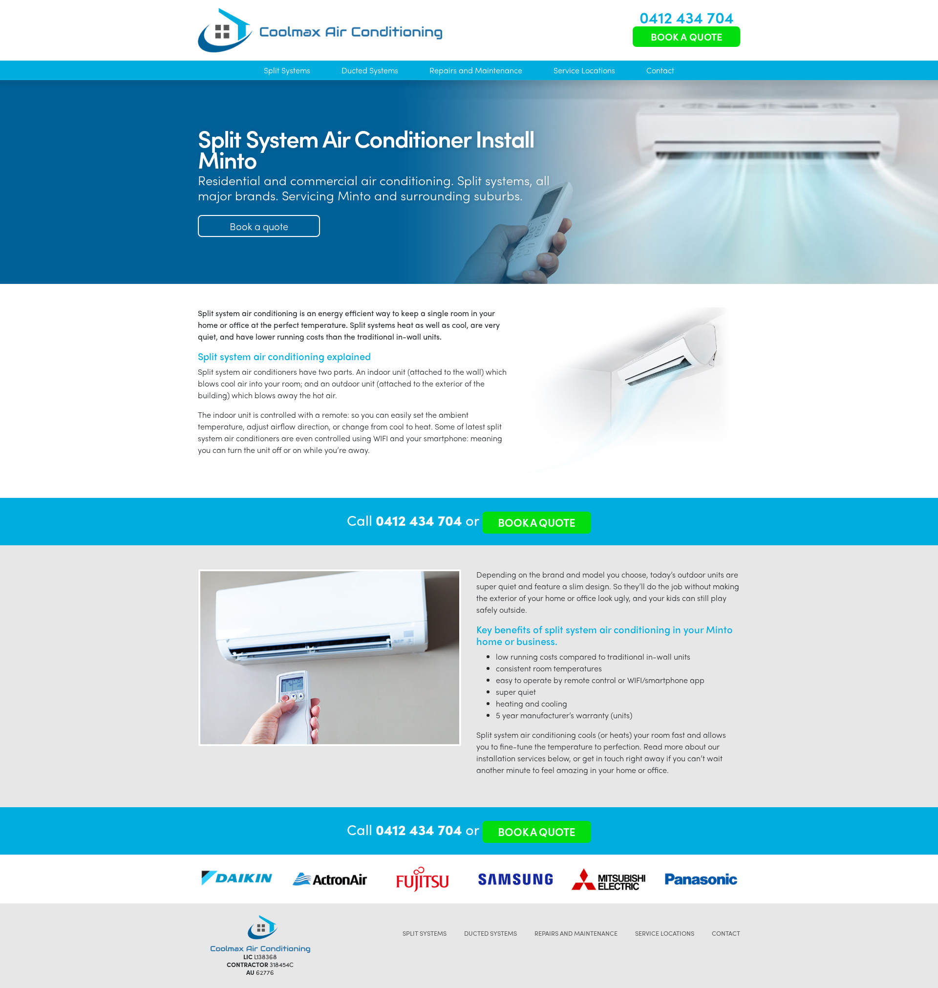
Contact (660, 70)
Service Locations (584, 70)
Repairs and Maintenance (475, 70)
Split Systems (287, 70)
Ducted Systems (369, 70)
